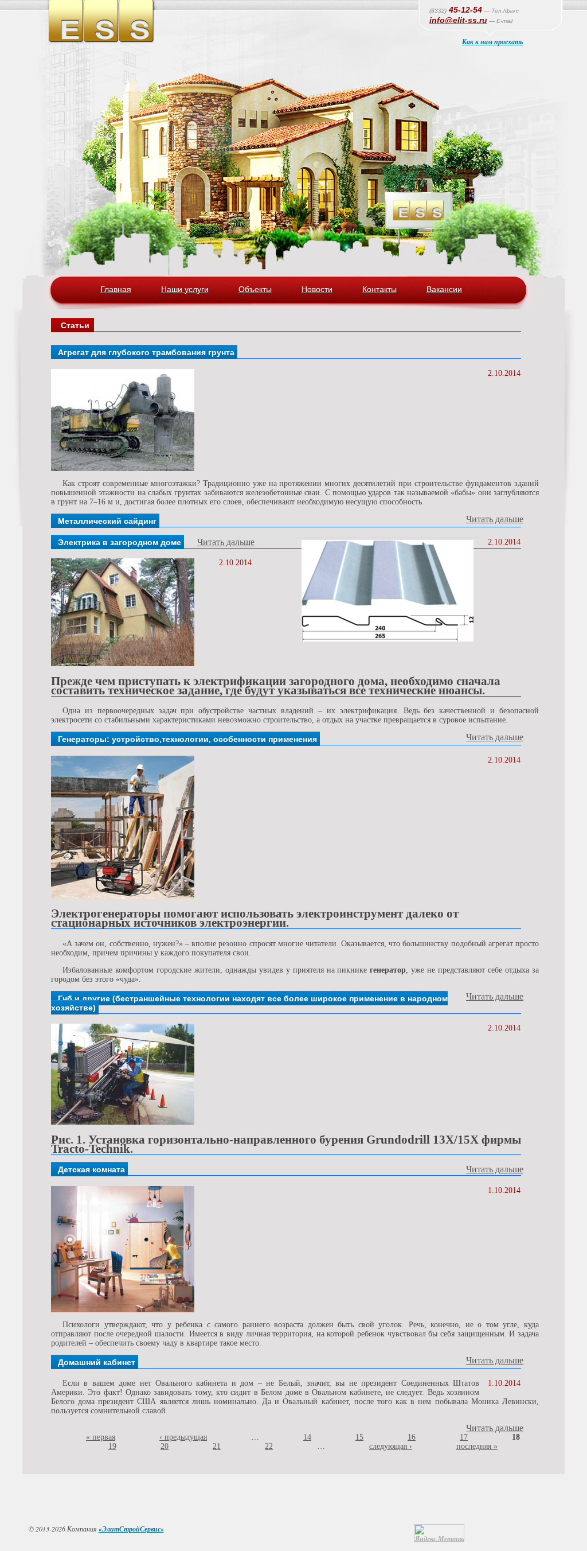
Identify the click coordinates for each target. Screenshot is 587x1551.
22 (269, 1446)
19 (112, 1446)
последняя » (477, 1446)
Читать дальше (494, 519)
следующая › (390, 1446)
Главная (115, 289)
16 (412, 1437)
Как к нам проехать (492, 41)
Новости (317, 289)
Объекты (255, 289)
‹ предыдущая (183, 1437)
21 (217, 1446)
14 (307, 1437)
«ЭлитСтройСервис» (131, 1529)
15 (359, 1437)
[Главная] (102, 41)
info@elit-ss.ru (458, 20)
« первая (100, 1437)
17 (464, 1437)
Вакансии (444, 289)
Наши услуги (185, 289)
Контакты (379, 289)
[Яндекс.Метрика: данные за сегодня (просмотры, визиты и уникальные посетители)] (439, 1533)
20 (165, 1446)
